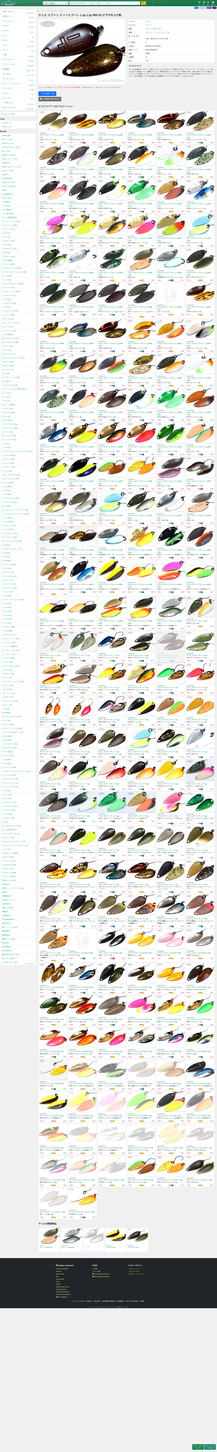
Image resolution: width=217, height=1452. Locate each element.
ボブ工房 (6, 713)
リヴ (5, 822)
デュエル (6, 557)
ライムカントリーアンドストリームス (16, 771)
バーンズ (6, 623)
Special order (60, 1279)
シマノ (6, 447)
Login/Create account (62, 1287)
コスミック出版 (8, 405)
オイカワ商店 (8, 334)
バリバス (7, 615)
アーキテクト (8, 287)
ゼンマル (6, 490)
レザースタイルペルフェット (14, 841)
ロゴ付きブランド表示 (18, 962)
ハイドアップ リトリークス (13, 599)
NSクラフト (7, 170)
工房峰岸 (6, 915)
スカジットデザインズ (11, 475)
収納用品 (19, 69)
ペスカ (6, 709)
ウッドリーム (8, 315)
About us (58, 1271)
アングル (6, 276)
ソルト (209, 7)
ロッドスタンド (19, 60)
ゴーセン (6, 416)
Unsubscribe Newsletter (63, 1294)
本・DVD (19, 74)
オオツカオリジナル (10, 338)
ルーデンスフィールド (11, 834)
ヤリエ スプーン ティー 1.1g (197, 621)
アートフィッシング (11, 291)
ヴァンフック (8, 876)
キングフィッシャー (11, 377)
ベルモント (7, 705)
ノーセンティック (9, 588)
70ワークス (7, 139)
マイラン (6, 720)
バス (196, 7)
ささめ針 (6, 202)
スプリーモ (8, 483)
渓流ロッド (19, 16)
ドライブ (6, 568)
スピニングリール (19, 108)
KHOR (5, 163)
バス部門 (95, 1269)
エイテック (7, 327)
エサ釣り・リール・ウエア (136, 1274)
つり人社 (6, 206)
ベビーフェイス (8, 693)
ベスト (19, 93)
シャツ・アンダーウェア (19, 84)
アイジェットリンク (11, 221)
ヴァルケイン (9, 872)
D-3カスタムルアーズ (10, 147)
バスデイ (7, 611)
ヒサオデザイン (8, 635)
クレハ (6, 397)
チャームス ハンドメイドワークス (15, 510)
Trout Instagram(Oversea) (101, 1274)
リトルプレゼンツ (10, 806)
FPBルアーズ (8, 155)
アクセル (6, 233)
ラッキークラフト (10, 779)
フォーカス (7, 662)
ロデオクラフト (10, 853)
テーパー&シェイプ (10, 533)
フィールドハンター (10, 650)
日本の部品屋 (8, 919)
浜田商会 (6, 935)
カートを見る (198, 1446)
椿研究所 (6, 931)
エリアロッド (19, 21)
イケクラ (6, 299)
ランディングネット (19, 64)
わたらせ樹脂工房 (9, 217)
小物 (19, 55)
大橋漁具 (6, 896)
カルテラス (8, 366)
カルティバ (8, 362)
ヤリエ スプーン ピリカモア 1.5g (81, 953)
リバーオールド (8, 810)
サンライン (7, 432)
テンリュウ (7, 529)
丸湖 (5, 884)
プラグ (19, 26)
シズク (5, 444)
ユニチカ (6, 763)
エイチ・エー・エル (10, 323)
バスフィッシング (133, 1269)
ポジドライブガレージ (11, 716)
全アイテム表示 (9, 114)
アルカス (6, 252)
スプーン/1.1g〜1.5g (51, 10)
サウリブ (7, 420)
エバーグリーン (9, 330)
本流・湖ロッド (19, 12)
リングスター (8, 818)
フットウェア (19, 88)
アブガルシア (8, 241)
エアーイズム (8, 319)
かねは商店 (7, 194)
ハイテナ (6, 596)
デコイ (6, 545)
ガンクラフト (8, 369)
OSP (5, 174)
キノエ (6, 373)
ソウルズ (6, 494)
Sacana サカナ (8, 182)
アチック (6, 237)
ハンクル (6, 603)
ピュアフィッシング (10, 638)
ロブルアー (8, 857)
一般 (214, 7)
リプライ (7, 814)
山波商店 (6, 904)
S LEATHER (7, 178)
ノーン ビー (7, 592)
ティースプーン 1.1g (161, 32)
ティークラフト (9, 525)
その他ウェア (19, 103)
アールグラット (8, 295)
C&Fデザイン (8, 143)
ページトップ (210, 1446)
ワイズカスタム (9, 865)
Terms (58, 1281)
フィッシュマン (8, 642)
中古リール (7, 127)
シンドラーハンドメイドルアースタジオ (17, 451)
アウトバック (8, 229)
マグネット (8, 724)
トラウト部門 (96, 1271)
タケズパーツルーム (10, 498)
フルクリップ (8, 674)
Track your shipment (62, 1269)
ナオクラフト (8, 572)
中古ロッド (7, 123)
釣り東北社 (7, 950)
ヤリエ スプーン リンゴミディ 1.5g (140, 1148)
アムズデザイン (9, 248)
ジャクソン (8, 463)
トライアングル (9, 564)
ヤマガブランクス (9, 748)
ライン (19, 45)
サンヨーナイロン (10, 428)
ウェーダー (19, 98)
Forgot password (61, 1289)
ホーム (38, 10)
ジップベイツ (8, 459)
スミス (7, 486)
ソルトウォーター (133, 1271)
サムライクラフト (10, 424)
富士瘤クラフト (8, 900)
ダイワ (6, 506)
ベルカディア (8, 697)
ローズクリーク (8, 861)
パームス (7, 631)
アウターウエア (19, 79)
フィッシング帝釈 (10, 646)
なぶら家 (7, 209)
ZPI (4, 190)
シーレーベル (8, 455)
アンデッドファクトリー (12, 284)
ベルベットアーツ (10, 701)
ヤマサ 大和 (7, 752)
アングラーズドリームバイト (14, 272)
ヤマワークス (8, 756)
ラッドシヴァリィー (10, 783)
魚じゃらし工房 (8, 958)
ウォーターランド (10, 311)
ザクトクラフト (9, 436)
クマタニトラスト (10, 385)
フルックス (7, 677)
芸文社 (5, 943)
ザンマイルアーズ (9, 440)
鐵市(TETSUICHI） (10, 954)
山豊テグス (7, 908)
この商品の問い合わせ (51, 99)
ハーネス (6, 607)
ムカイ (7, 736)
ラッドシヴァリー (10, 787)
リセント (6, 795)
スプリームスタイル (10, 479)
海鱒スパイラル (8, 939)
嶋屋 (5, 911)
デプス (6, 553)
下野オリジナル (9, 880)
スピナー (19, 40)
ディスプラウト (9, 537)
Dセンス (6, 151)
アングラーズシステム (12, 268)
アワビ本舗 (7, 260)
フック (19, 50)
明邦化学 (6, 923)
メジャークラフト (10, 744)
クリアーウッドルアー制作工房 (14, 389)
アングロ (6, 280)
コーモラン (7, 408)
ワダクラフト (8, 869)
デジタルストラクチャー (11, 549)
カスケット (7, 346)
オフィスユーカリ (10, 342)
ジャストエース (8, 467)
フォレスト (8, 658)
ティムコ (7, 518)
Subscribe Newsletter (62, 1292)
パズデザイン (8, 627)
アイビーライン (9, 225)
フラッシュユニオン (10, 666)
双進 (4, 892)
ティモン (7, 521)
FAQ (57, 1276)
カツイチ (6, 350)
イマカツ (6, 307)
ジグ (19, 36)
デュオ (6, 560)
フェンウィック (8, 654)
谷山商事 (6, 947)
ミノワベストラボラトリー (12, 732)
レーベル (6, 849)
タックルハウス (9, 502)
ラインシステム (9, 775)
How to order (60, 1274)
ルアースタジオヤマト (11, 826)
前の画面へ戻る (48, 93)
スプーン (19, 31)
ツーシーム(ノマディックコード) (15, 514)
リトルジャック (9, 802)
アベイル (6, 245)
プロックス (7, 689)
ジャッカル (7, 471)
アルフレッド (8, 256)
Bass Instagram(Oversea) (101, 1276)
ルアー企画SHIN (9, 830)
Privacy (58, 1284)
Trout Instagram (62, 1297)
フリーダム (7, 670)
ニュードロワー (9, 576)
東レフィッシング (10, 927)
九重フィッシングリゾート (13, 888)
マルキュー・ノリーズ (12, 728)
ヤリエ (6, 759)
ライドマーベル (9, 767)
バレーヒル (7, 619)
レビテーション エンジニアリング (15, 845)
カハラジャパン (8, 354)
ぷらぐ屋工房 (8, 213)
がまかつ (6, 198)
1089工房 (6, 135)
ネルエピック (8, 580)
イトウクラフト (9, 303)
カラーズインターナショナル (13, 358)
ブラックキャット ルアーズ (13, 681)
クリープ (6, 393)
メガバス (6, 740)
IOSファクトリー (9, 159)
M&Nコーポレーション (11, 167)
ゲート (6, 401)
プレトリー (7, 685)
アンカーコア (8, 264)
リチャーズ (7, 798)
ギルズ (6, 381)
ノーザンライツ (9, 584)
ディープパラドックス (12, 541)
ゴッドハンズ (8, 412)
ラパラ (6, 791)
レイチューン (8, 837)
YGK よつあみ (8, 186)
